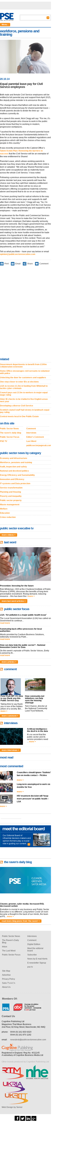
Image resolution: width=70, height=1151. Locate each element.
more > (31, 596)
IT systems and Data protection (15, 483)
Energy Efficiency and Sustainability (17, 475)
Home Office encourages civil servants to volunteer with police (25, 372)
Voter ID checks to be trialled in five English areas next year (24, 400)
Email (18, 263)
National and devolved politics (14, 471)
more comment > (10, 716)
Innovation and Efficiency (12, 479)
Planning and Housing (10, 492)
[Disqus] (25, 312)
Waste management (9, 504)
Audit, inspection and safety (13, 466)
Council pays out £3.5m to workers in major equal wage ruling (24, 393)
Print (6, 263)
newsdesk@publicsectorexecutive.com (28, 1039)
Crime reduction (8, 517)
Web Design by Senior (12, 1107)
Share (30, 263)
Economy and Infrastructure (13, 458)
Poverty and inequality (11, 496)
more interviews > (10, 750)
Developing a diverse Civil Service (16, 406)
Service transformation (11, 488)
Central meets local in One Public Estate (19, 416)
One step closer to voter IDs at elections (19, 382)
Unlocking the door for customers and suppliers (23, 377)
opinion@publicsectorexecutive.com (17, 254)
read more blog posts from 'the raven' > (21, 921)
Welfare (3, 509)
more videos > (8, 535)
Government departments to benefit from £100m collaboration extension (23, 365)
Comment (43, 263)
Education (5, 513)
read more (5, 623)
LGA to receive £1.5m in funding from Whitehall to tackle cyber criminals (24, 387)
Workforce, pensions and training (16, 462)
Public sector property (11, 500)
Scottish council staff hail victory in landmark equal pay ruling (24, 411)
